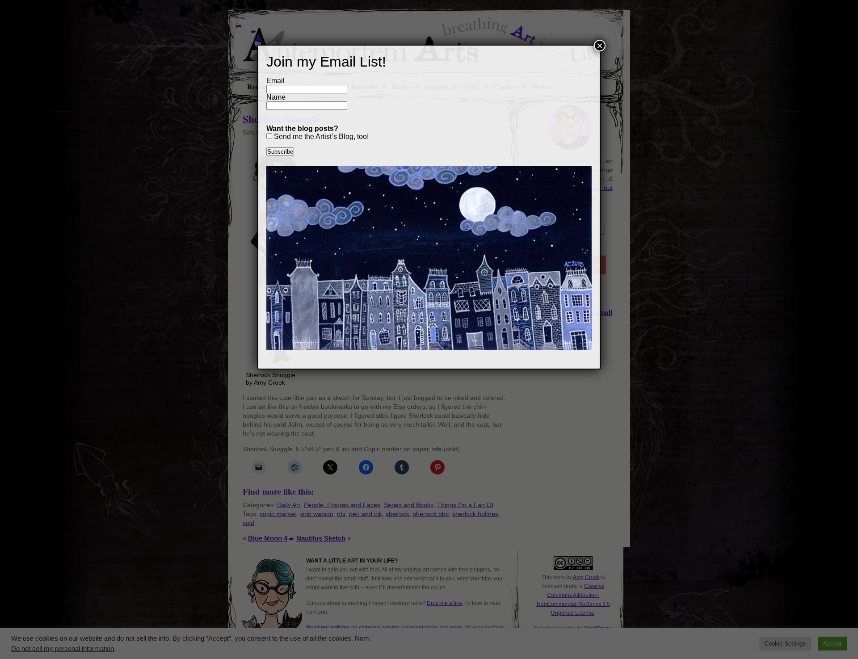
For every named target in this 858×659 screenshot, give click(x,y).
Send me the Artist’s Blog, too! (320, 136)
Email (275, 80)
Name (276, 97)
